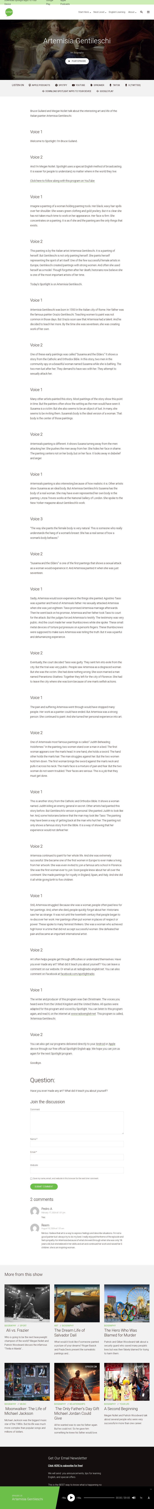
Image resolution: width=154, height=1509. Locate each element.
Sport (23, 1325)
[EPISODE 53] (126, 1381)
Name (33, 1139)
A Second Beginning (121, 1408)
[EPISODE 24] (77, 1381)
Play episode (79, 61)
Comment (35, 1109)
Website (34, 1165)
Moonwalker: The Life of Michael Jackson (25, 1411)
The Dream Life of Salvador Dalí (69, 1332)
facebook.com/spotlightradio (77, 973)
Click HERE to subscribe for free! (65, 1465)
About (131, 12)
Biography (79, 52)
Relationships (77, 1404)
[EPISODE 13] (27, 1381)
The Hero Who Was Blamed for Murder (120, 1332)
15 (63, 1497)
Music (23, 1404)
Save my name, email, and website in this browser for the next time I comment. (66, 1178)
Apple (112, 1043)
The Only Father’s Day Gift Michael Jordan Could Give (76, 1413)
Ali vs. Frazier (17, 1330)
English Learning (117, 12)
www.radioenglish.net (83, 1013)
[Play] (71, 1497)
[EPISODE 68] (126, 1303)
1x (141, 1497)
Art (71, 52)
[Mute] (133, 1497)
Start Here (83, 12)
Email (33, 1152)
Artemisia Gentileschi (27, 1499)
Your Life (124, 1404)
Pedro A (47, 1209)
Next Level (99, 12)
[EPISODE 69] (77, 1303)
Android (100, 1043)
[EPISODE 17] (27, 1303)
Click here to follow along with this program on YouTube (62, 180)
